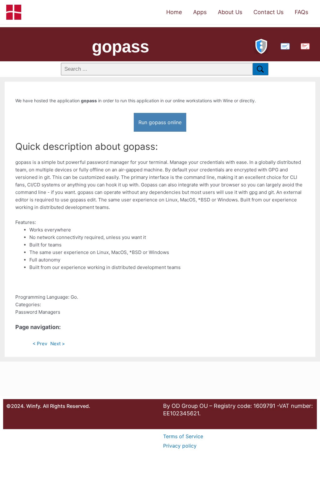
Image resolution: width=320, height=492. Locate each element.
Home (174, 12)
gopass (120, 46)
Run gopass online (160, 122)
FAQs (301, 12)
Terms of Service (183, 436)
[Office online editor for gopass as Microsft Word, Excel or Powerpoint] (284, 45)
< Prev (39, 344)
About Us (230, 12)
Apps (200, 12)
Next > (57, 344)
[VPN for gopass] (261, 45)
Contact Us (268, 12)
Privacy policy (180, 446)
